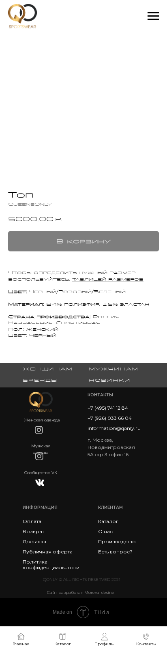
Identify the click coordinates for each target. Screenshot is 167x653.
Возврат (33, 531)
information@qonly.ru (114, 428)
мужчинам (113, 368)
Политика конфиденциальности (51, 564)
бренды (40, 380)
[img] (39, 430)
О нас (105, 531)
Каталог (108, 521)
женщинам (48, 368)
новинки (110, 380)
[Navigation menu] (153, 16)
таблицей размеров (107, 279)
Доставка (34, 541)
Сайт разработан (65, 592)
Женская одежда (42, 420)
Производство (117, 541)
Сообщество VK (40, 472)
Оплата (32, 521)
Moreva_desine (99, 592)
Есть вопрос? (115, 552)
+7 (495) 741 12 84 (108, 408)
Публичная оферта (48, 552)
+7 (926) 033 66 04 (110, 418)
